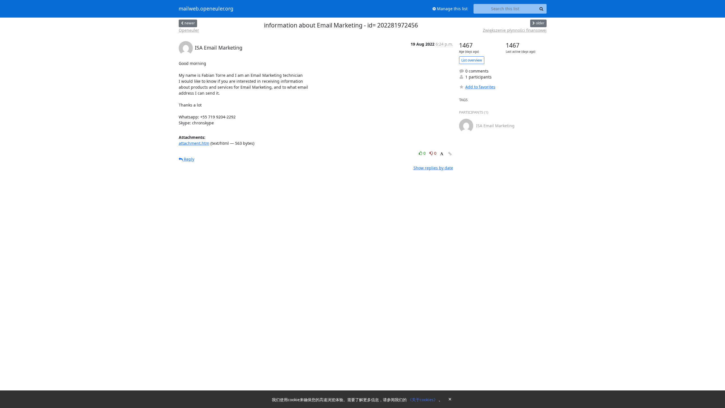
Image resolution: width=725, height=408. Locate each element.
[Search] (541, 9)
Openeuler (189, 30)
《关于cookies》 (423, 399)
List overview (471, 60)
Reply (188, 159)
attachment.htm (194, 143)
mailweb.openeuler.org (206, 8)
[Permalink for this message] (450, 154)
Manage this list (452, 8)
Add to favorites (480, 87)
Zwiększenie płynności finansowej (515, 30)
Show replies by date (433, 168)
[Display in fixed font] (441, 154)
